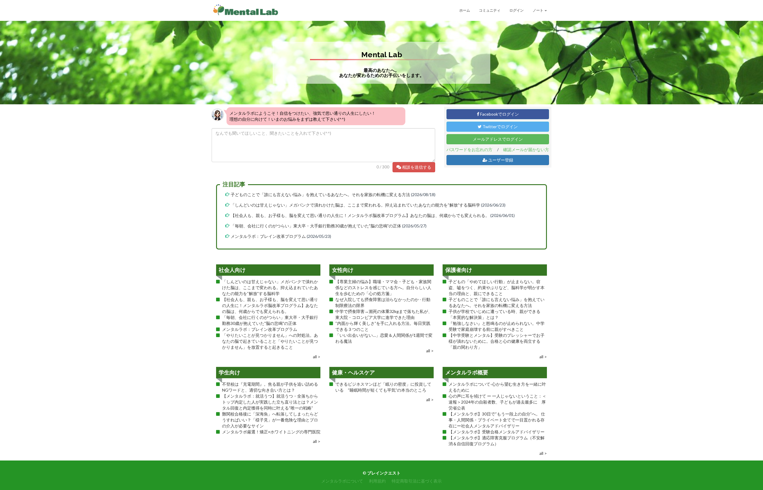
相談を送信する (416, 167)
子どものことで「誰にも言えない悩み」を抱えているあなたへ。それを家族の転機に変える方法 (320, 194)
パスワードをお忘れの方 (469, 149)
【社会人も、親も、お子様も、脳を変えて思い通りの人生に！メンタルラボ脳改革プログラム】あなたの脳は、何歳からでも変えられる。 (360, 215)
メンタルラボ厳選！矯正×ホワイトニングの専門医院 (271, 431)
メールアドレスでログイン (498, 139)
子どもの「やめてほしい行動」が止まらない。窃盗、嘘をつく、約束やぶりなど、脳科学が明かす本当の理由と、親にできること (497, 287)
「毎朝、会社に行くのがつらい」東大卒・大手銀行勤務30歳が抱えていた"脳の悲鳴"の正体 (316, 225)
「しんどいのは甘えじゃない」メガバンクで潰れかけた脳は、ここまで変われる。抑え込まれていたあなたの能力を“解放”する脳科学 (355, 204)
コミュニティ (489, 10)
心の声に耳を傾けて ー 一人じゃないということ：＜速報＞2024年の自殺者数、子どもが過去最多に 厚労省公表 (497, 401)
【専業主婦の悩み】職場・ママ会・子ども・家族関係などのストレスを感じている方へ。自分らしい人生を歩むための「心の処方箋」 (383, 287)
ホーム (464, 10)
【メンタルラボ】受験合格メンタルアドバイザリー (497, 431)
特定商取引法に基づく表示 (417, 480)
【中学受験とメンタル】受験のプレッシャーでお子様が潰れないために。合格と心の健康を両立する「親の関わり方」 (497, 341)
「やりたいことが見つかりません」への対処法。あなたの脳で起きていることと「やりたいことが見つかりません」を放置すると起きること (270, 341)
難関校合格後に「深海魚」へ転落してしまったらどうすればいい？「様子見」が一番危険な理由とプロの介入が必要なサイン (270, 419)
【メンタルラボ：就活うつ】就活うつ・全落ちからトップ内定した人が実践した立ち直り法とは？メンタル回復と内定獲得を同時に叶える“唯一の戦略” (270, 401)
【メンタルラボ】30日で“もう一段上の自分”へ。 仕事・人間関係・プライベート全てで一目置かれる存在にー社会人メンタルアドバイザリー (497, 419)
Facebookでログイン (499, 114)
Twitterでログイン (500, 126)
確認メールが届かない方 (526, 149)
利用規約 (377, 480)
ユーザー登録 (500, 159)
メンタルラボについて (342, 480)
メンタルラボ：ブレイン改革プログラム (268, 236)
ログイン (516, 10)
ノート (538, 10)
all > (316, 356)
